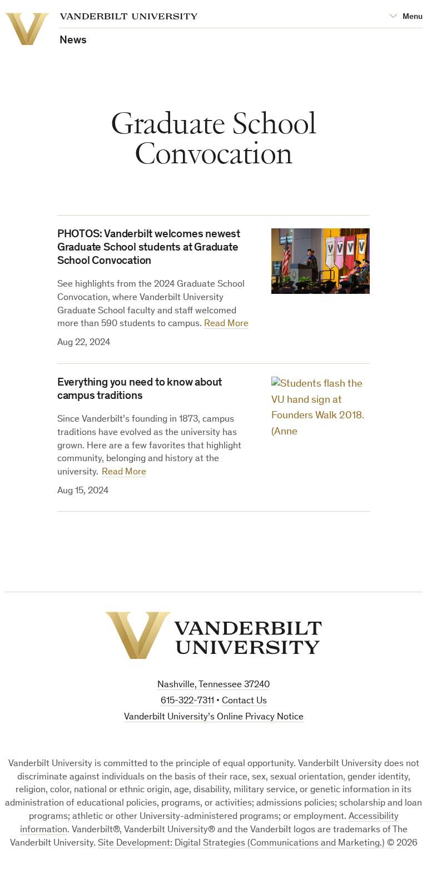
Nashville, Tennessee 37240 (213, 685)
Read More (226, 324)
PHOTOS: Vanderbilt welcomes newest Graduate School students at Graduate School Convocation (148, 248)
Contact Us (244, 701)
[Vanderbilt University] (213, 635)
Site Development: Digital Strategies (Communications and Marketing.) (241, 843)
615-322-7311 (187, 701)
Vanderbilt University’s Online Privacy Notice (214, 717)
